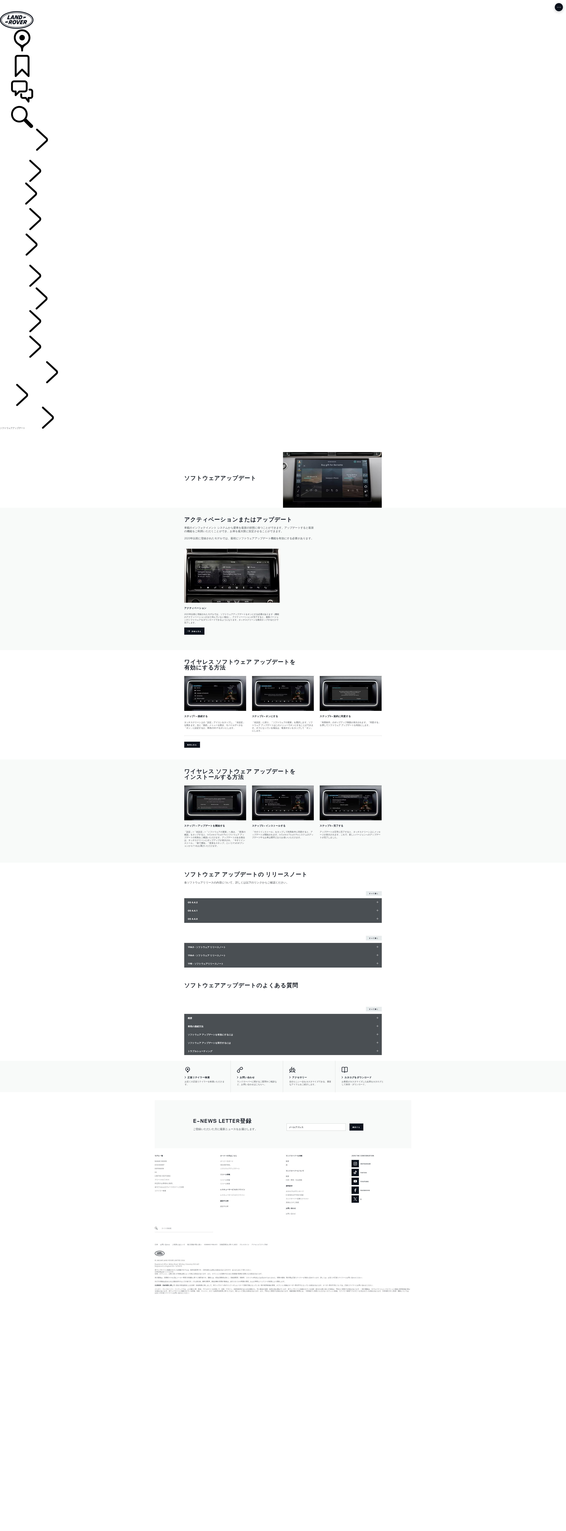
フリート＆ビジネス (162, 1179)
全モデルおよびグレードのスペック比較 (169, 1187)
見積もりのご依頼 (292, 1202)
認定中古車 (224, 1206)
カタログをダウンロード (295, 1191)
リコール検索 (225, 1183)
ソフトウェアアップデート (230, 1168)
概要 (287, 1161)
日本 (156, 1244)
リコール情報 (225, 1180)
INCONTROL (225, 1164)
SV (156, 1172)
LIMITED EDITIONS (163, 1176)
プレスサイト (244, 1244)
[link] (283, 42)
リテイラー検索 (160, 1190)
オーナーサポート (226, 1161)
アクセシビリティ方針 (260, 1244)
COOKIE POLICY (210, 1244)
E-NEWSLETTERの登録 (294, 1195)
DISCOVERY (159, 1164)
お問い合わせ (291, 1213)
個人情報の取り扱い (194, 1244)
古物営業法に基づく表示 (228, 1244)
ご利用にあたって (178, 1244)
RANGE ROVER (161, 1161)
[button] (283, 1)
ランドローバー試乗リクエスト (297, 1198)
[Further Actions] (559, 7)
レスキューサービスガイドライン (232, 1195)
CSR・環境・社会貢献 (294, 1180)
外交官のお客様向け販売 (164, 1183)
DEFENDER (159, 1168)
